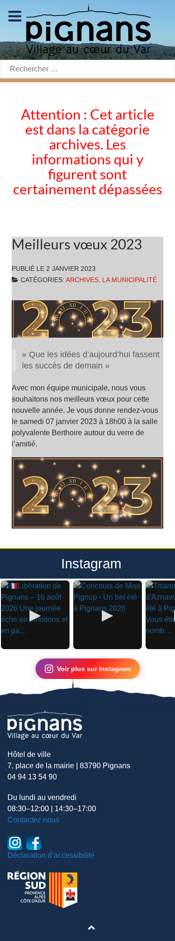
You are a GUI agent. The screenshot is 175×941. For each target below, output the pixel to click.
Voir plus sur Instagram (94, 668)
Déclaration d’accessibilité (51, 855)
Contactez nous (33, 820)
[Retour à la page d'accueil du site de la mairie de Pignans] (87, 29)
